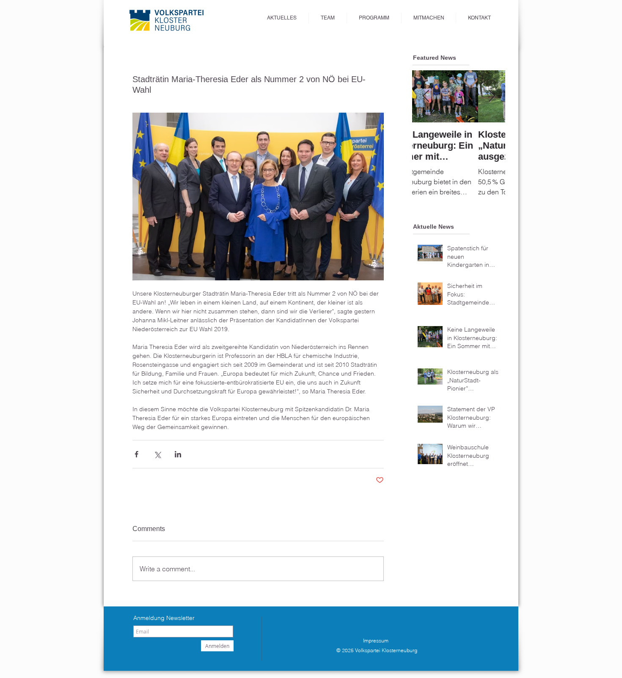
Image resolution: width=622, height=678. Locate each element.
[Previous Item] (425, 96)
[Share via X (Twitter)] (157, 454)
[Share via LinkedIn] (178, 454)
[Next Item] (491, 96)
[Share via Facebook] (136, 454)
